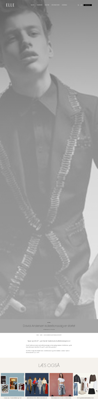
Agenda (64, 5)
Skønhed (40, 5)
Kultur (47, 5)
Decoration (55, 5)
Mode (32, 5)
